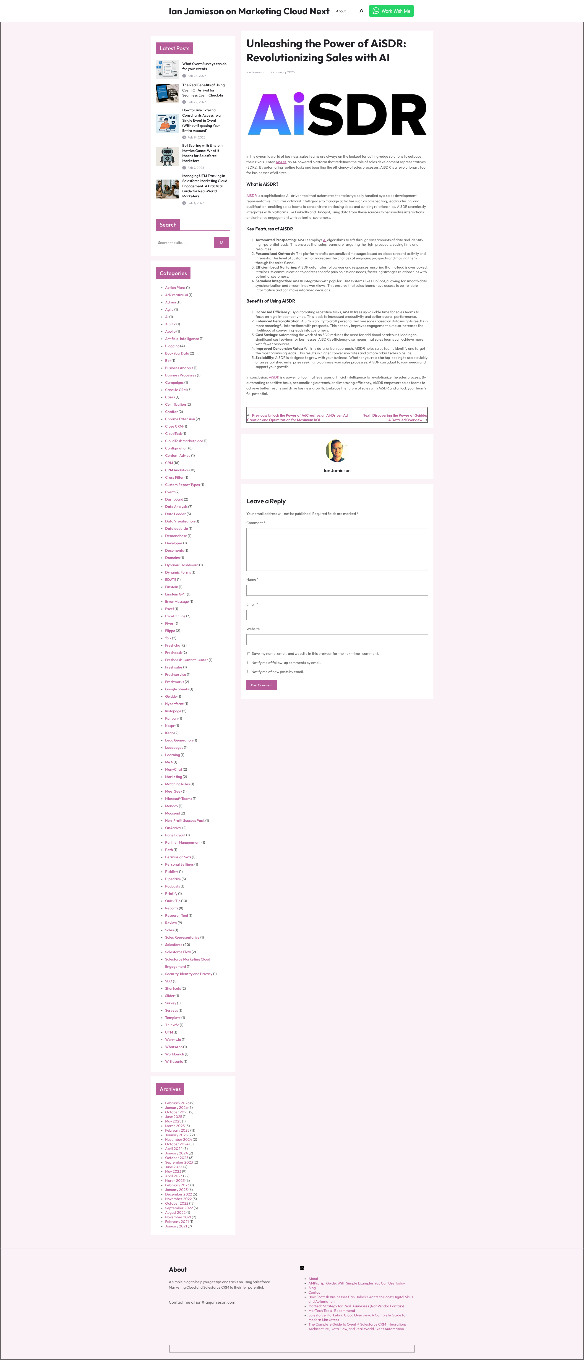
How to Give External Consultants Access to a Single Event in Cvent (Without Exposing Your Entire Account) (201, 120)
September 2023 (179, 1162)
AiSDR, (281, 161)
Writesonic (174, 1061)
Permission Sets (178, 857)
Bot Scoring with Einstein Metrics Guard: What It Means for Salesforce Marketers (202, 153)
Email (252, 604)
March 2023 (175, 1180)
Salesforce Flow (178, 952)
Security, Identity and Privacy (188, 973)
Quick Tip (172, 900)
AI (167, 316)
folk (168, 638)
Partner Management (183, 842)
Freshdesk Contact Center (186, 660)
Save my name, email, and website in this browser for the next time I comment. (315, 653)
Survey (170, 1003)
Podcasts (172, 886)
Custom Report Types (182, 484)
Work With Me (396, 11)
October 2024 (177, 1144)
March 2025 (175, 1125)
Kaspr (170, 725)
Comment (255, 522)
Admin (170, 302)
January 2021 (176, 1226)
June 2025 (173, 1116)
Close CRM (174, 426)
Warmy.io (173, 1039)
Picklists (171, 871)
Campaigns (174, 382)
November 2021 (178, 1217)
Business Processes (180, 375)
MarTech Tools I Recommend (331, 1310)
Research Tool (176, 915)
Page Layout (175, 835)
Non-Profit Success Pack (185, 820)
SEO (168, 981)
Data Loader (175, 514)
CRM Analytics (177, 470)
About (313, 1278)
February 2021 (177, 1221)
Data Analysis (176, 506)
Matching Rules (177, 784)
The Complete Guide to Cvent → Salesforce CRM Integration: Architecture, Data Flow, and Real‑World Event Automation (357, 1326)
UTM (169, 1032)
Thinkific (172, 1025)
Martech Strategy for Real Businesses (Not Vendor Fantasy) (356, 1306)
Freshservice (175, 674)
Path (169, 849)
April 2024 (174, 1148)
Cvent (170, 492)
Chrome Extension (180, 419)
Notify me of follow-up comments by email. (286, 662)
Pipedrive (173, 879)
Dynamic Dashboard (181, 565)
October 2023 (176, 1157)
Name (252, 579)
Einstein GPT (175, 594)
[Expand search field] (361, 11)
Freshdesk (173, 652)
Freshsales (173, 667)
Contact (315, 1292)
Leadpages (174, 747)
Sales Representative (182, 937)
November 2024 (178, 1139)
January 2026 (176, 1107)
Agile (169, 309)
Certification (175, 404)
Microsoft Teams (178, 798)
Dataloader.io (176, 528)
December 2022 (178, 1194)
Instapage (173, 711)
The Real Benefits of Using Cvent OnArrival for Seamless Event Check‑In (203, 90)
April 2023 (173, 1176)
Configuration (176, 448)
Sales (169, 930)
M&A (169, 762)
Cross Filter (174, 477)
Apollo (170, 331)
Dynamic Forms (178, 572)
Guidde (171, 696)
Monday (171, 806)
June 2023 (173, 1166)
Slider (170, 995)
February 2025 (177, 1130)
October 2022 (176, 1203)
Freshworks (174, 681)
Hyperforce (174, 703)
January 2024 (176, 1153)
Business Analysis (179, 367)
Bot (168, 360)
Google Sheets (177, 689)
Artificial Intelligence (182, 338)
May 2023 (173, 1171)
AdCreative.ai (176, 294)
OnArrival (173, 827)
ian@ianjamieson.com (215, 1302)
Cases (170, 397)
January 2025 (176, 1135)
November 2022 (178, 1198)
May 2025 (173, 1121)
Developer (173, 543)
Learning (172, 754)
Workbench (174, 1054)
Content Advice (177, 455)
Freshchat (173, 645)
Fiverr (170, 623)
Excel (169, 608)
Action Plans (175, 287)
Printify (171, 893)
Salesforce (173, 944)
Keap (169, 733)
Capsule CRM (176, 389)
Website (253, 628)
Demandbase (176, 535)
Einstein (171, 587)
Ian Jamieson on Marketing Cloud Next (249, 11)
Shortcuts (173, 988)
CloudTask (173, 433)
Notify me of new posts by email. (278, 671)
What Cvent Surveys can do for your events (204, 66)
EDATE (170, 579)
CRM (169, 462)
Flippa (170, 630)
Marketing (173, 776)
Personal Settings (179, 864)
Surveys (171, 1010)
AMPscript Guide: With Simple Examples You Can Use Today (356, 1283)
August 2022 (175, 1212)
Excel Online (175, 616)
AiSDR (170, 324)
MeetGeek (173, 791)
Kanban (171, 718)
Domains (172, 557)
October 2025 (176, 1112)
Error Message (177, 601)
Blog (312, 1287)
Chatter (171, 411)
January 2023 (176, 1189)
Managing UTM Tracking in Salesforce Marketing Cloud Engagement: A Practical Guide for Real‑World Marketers (204, 185)
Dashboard (174, 499)
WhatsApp (173, 1046)
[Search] (221, 242)
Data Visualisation (180, 521)
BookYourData (177, 353)
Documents (174, 550)
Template (173, 1017)
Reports (171, 908)
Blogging (172, 346)
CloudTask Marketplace (184, 441)
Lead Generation (179, 740)
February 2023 (177, 1185)
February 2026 (177, 1103)
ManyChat (173, 769)
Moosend (172, 813)
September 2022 (179, 1208)
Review (171, 922)
